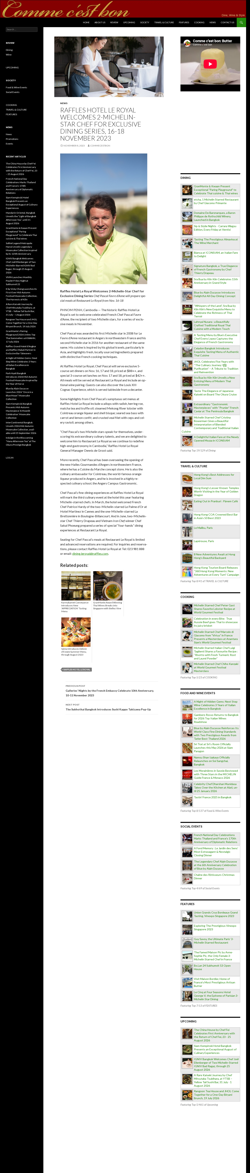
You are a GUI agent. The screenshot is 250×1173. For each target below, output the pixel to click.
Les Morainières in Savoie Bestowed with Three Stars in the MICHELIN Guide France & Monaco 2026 (216, 774)
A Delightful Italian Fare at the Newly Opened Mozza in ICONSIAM (216, 438)
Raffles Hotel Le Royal (76, 669)
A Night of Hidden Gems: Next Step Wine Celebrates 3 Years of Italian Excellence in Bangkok (216, 705)
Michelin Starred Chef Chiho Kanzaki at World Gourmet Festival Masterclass (216, 667)
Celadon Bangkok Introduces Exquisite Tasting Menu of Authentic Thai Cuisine (216, 352)
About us (100, 22)
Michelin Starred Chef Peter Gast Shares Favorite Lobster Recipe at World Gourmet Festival (214, 609)
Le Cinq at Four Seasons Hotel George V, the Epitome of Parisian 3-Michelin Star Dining (216, 995)
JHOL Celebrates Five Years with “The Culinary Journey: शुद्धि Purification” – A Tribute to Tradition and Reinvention (216, 367)
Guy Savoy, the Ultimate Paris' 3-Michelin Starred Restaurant (214, 940)
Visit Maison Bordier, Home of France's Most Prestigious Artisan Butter (214, 982)
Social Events (13, 92)
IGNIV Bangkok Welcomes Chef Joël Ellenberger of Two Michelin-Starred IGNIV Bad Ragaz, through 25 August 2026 (216, 1064)
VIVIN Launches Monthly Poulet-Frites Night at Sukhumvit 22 (19, 281)
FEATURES (184, 22)
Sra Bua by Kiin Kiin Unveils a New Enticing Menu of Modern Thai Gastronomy (214, 381)
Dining (9, 49)
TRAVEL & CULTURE (164, 22)
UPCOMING (12, 67)
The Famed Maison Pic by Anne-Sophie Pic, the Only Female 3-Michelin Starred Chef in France (213, 956)
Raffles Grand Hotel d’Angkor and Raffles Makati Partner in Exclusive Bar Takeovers (21, 350)
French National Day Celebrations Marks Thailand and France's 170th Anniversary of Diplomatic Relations (215, 838)
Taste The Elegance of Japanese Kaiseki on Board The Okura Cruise (215, 392)
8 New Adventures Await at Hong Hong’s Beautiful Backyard (214, 556)
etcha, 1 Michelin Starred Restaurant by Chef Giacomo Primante (216, 201)
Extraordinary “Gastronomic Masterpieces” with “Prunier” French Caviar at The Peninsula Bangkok (216, 407)
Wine (9, 54)
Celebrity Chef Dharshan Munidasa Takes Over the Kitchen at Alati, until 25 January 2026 (216, 787)
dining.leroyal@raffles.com (90, 553)
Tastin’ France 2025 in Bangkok (212, 797)
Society (144, 22)
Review (114, 22)
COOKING (199, 22)
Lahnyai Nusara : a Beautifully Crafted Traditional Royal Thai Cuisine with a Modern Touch (212, 325)
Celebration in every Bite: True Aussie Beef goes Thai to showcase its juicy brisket (216, 622)
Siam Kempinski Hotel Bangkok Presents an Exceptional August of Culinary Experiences (215, 1049)
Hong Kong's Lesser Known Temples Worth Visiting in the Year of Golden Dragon (216, 491)
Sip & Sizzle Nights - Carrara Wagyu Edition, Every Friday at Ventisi (215, 227)
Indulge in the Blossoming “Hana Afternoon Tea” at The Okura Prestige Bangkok (21, 441)
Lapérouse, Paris (204, 541)
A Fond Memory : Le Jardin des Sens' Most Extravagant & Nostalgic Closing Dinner (216, 852)
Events (9, 143)
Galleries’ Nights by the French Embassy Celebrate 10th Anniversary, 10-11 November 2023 (110, 690)
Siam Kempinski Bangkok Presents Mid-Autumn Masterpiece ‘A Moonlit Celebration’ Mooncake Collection (19, 410)
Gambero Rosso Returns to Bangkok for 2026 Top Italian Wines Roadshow (216, 718)
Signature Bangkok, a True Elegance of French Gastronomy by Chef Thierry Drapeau (216, 269)
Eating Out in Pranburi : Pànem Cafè (216, 501)
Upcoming (129, 22)
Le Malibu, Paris (203, 527)
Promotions (12, 138)
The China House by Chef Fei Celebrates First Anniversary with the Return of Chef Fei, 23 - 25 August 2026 (214, 1035)
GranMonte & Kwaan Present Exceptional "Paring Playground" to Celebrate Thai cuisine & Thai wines (216, 190)
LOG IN (9, 457)
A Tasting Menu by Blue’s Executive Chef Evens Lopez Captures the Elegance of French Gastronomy (215, 338)
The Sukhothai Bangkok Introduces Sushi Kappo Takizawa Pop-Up (108, 707)
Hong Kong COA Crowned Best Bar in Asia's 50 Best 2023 (216, 516)
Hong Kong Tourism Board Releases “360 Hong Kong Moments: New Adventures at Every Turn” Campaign (216, 571)
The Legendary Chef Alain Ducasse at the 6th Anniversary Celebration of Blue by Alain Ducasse (215, 865)
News (213, 22)
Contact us (227, 22)
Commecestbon (100, 145)
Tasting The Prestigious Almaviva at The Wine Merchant (216, 241)
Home (86, 22)
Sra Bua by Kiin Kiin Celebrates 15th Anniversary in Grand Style (216, 280)
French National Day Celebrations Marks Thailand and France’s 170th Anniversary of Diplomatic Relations (21, 185)
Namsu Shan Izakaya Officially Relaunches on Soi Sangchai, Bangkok (212, 761)
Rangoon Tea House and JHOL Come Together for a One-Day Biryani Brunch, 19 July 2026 (216, 1094)
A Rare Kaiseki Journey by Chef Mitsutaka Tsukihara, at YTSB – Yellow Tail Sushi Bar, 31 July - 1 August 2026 (213, 1080)
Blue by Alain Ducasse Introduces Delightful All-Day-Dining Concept (215, 294)
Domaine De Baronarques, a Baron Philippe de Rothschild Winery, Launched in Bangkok (214, 216)
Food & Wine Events (16, 87)
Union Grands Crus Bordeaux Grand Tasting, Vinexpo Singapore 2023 (216, 914)
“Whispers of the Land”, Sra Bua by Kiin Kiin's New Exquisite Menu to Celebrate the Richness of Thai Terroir (215, 311)
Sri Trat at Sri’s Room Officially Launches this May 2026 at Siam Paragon (213, 747)
